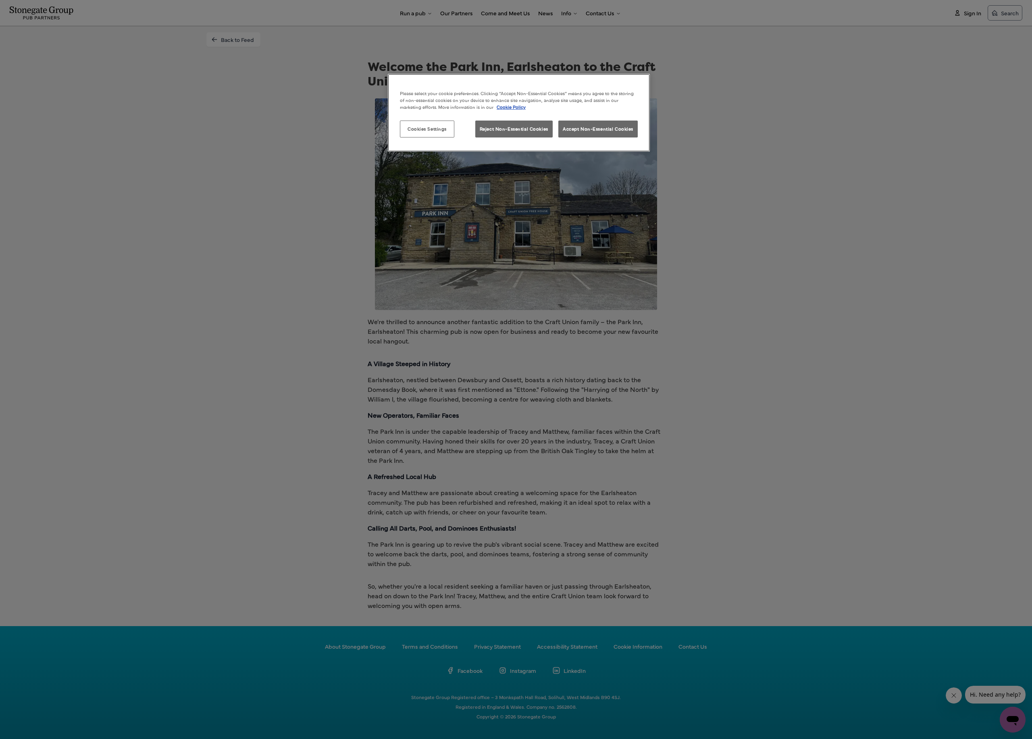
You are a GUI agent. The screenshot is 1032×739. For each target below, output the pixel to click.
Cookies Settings (427, 128)
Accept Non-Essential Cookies (598, 128)
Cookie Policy (511, 107)
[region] (519, 113)
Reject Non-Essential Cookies (514, 128)
